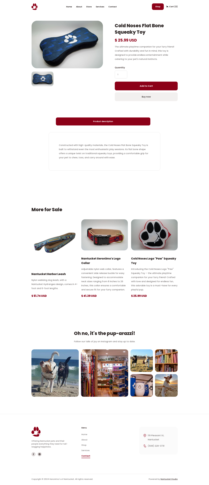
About (79, 6)
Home (69, 6)
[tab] (103, 121)
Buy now (146, 96)
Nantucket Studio (169, 479)
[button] (172, 7)
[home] (34, 6)
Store (89, 6)
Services (100, 6)
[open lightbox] (67, 44)
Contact (112, 6)
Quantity (120, 67)
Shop (157, 6)
